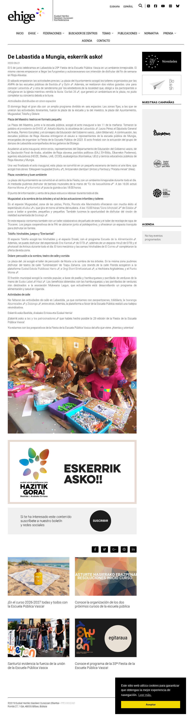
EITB (82, 243)
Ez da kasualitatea (99, 184)
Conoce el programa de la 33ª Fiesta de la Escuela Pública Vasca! (105, 665)
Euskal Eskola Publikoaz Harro (38, 268)
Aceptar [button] (151, 704)
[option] (72, 386)
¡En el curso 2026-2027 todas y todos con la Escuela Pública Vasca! (38, 604)
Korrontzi (35, 187)
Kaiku (57, 169)
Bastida (53, 84)
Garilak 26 (70, 91)
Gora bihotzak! (109, 208)
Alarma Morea (16, 187)
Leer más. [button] (144, 695)
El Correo (110, 246)
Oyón (67, 84)
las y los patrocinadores (41, 318)
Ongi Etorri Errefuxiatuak (77, 268)
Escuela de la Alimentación (117, 239)
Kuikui (26, 208)
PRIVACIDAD (68, 703)
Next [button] (134, 385)
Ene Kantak (65, 243)
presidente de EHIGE (31, 128)
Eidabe (129, 208)
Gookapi (39, 215)
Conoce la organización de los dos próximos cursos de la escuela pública (102, 604)
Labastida (23, 88)
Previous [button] (10, 385)
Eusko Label (26, 281)
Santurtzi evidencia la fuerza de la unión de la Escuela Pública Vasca (36, 665)
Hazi (39, 281)
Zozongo (33, 303)
